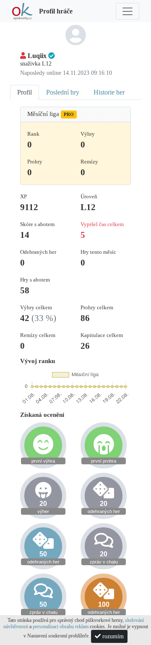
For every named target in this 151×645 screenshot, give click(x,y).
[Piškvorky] (22, 11)
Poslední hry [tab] (62, 92)
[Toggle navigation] (127, 11)
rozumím (112, 636)
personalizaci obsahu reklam (61, 626)
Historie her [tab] (109, 92)
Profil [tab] (24, 92)
